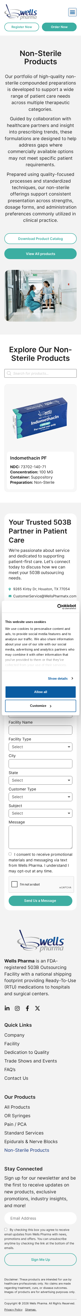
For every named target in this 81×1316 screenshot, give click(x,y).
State (13, 773)
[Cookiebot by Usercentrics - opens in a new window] (57, 607)
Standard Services (24, 1133)
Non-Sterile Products (26, 1150)
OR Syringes (17, 1115)
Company (14, 1035)
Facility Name (21, 722)
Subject (15, 806)
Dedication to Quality (26, 1052)
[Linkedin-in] (7, 1008)
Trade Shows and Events (30, 1061)
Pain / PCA (15, 1124)
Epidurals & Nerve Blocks (31, 1141)
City (12, 756)
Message (17, 822)
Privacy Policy (13, 1309)
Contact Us (16, 1078)
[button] (72, 12)
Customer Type (22, 789)
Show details (58, 678)
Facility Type (20, 739)
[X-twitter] (37, 1008)
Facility (12, 1043)
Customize (38, 705)
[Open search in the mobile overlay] (40, 373)
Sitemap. (31, 1309)
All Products (17, 1107)
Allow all (40, 692)
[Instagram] (17, 1008)
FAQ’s (10, 1069)
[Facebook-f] (27, 1008)
